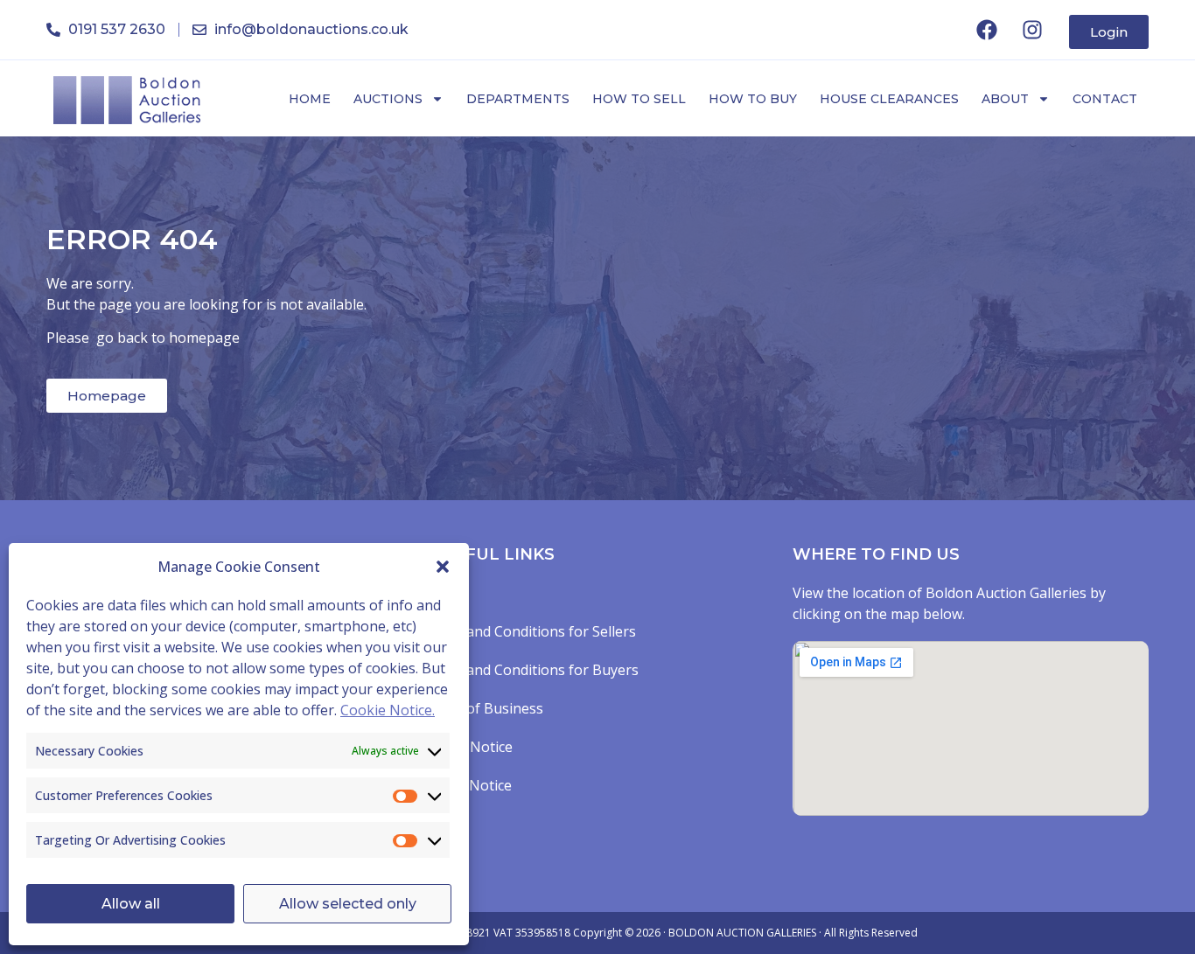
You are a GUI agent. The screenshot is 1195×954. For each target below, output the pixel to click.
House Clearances (889, 99)
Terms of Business (481, 708)
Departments (518, 99)
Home (310, 99)
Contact (1105, 99)
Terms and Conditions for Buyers (529, 669)
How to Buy (753, 99)
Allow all (130, 903)
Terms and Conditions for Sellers (528, 631)
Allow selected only (347, 903)
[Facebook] (987, 29)
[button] (442, 566)
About (1005, 99)
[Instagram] (1032, 29)
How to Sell (639, 99)
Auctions (388, 99)
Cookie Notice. (387, 710)
